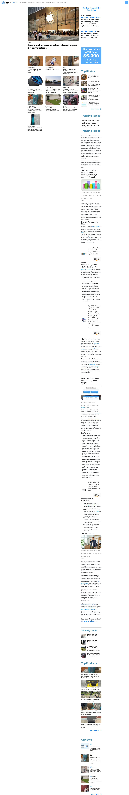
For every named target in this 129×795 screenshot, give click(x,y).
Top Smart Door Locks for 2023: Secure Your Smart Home (34, 70)
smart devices (98, 413)
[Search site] (126, 2)
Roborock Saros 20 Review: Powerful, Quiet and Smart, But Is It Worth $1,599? (91, 726)
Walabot (94, 120)
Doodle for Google (86, 120)
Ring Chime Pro (88, 127)
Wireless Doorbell (91, 125)
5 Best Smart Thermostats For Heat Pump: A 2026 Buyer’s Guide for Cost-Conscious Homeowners (94, 97)
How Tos (47, 2)
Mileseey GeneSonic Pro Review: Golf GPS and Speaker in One (91, 700)
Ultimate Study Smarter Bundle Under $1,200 (92, 635)
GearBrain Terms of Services (52, 69)
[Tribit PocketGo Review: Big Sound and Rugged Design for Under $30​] (91, 683)
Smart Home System (90, 122)
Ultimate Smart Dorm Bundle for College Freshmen (92, 642)
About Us (62, 2)
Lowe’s (97, 511)
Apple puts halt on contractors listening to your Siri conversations (52, 46)
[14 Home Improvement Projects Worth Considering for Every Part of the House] (71, 81)
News (53, 2)
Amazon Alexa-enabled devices (88, 609)
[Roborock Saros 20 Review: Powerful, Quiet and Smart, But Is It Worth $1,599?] (91, 719)
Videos (57, 2)
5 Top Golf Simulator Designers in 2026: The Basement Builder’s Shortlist (53, 109)
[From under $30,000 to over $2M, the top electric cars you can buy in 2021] (53, 81)
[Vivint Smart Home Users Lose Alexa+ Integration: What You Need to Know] (84, 104)
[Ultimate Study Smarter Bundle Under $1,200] (83, 636)
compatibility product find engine (89, 604)
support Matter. (96, 283)
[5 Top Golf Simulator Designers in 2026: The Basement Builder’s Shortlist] (53, 99)
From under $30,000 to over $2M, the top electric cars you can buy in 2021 (52, 90)
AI (87, 451)
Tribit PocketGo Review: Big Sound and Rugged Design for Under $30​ (90, 688)
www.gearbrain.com (85, 407)
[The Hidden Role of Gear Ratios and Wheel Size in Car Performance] (35, 81)
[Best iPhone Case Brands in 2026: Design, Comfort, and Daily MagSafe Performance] (35, 119)
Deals (43, 2)
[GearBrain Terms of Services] (53, 61)
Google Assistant (91, 608)
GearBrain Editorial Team (95, 746)
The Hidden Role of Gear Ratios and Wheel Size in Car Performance (35, 90)
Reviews (38, 2)
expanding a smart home (89, 505)
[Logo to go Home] (9, 3)
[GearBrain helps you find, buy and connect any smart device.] (85, 746)
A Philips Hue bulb (85, 232)
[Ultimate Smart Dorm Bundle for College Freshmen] (83, 642)
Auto (29, 87)
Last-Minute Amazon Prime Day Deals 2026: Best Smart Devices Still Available (70, 109)
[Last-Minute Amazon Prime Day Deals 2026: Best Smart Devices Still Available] (71, 99)
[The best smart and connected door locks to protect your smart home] (35, 61)
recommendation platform (90, 17)
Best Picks (31, 2)
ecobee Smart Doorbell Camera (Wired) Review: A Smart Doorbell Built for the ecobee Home (35, 110)
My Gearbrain (23, 2)
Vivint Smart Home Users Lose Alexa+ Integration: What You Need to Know (93, 103)
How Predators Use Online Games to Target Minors (95, 789)
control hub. (92, 364)
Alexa (89, 237)
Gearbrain (94, 767)
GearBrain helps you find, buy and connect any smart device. (95, 749)
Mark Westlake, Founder (95, 757)
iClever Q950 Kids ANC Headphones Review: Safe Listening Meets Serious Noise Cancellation (91, 712)
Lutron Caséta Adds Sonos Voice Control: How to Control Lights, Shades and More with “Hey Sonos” (94, 83)
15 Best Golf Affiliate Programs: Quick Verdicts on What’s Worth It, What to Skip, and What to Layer (93, 648)
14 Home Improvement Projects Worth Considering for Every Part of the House (70, 90)
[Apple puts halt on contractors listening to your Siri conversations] (53, 24)
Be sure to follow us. (89, 621)
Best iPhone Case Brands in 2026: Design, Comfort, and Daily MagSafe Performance (35, 129)
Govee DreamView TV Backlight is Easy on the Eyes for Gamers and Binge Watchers (94, 90)
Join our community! (88, 31)
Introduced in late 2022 (86, 269)
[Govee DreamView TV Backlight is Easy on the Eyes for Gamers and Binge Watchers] (84, 90)
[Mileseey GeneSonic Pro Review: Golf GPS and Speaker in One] (91, 694)
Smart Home (66, 87)
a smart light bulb (96, 226)
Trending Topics (90, 115)
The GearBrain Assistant (93, 419)
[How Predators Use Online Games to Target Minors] (85, 788)
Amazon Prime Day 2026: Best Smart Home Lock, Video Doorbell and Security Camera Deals (70, 71)
